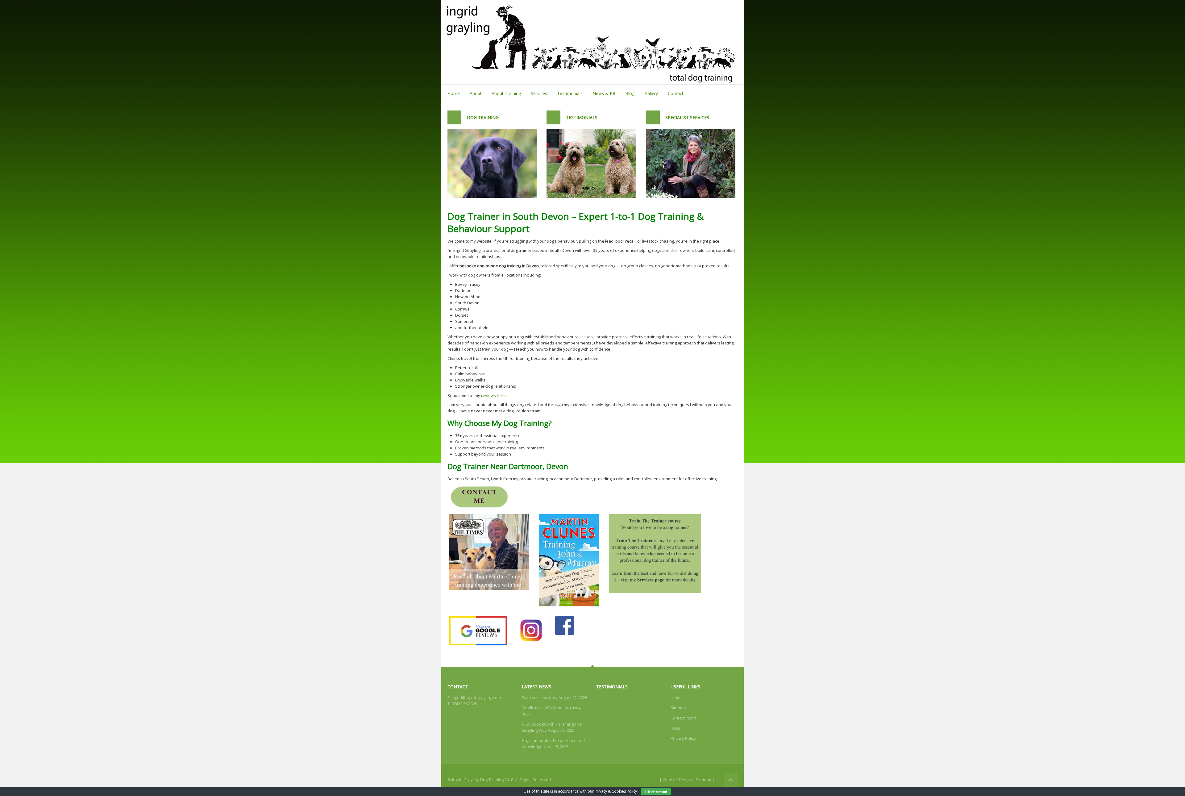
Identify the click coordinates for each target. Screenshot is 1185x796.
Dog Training (483, 117)
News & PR (603, 93)
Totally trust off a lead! (542, 708)
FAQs (675, 728)
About (476, 93)
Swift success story (540, 697)
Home (453, 93)
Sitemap (678, 708)
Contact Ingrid (683, 718)
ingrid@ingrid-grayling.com (476, 697)
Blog (629, 93)
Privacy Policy (683, 738)
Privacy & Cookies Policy (616, 791)
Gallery (651, 93)
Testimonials (570, 93)
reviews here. (494, 395)
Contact (676, 93)
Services (539, 93)
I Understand (656, 791)
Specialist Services (687, 117)
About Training (506, 93)
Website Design (677, 779)
